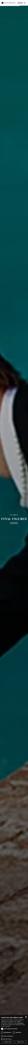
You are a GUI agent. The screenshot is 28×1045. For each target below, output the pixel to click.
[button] (14, 1039)
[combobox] (26, 1017)
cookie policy (20, 1023)
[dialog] (14, 1030)
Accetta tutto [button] (8, 1042)
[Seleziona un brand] (9, 3)
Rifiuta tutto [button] (21, 1042)
